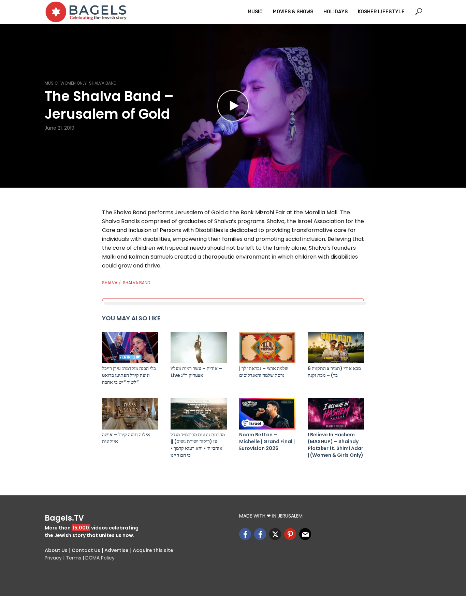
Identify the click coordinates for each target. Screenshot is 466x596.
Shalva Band (102, 83)
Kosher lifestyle (381, 12)
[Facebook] (245, 534)
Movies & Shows (293, 12)
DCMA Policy (100, 557)
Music (255, 12)
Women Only (73, 83)
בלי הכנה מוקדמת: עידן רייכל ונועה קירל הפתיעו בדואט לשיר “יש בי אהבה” (129, 375)
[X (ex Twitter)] (275, 534)
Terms (73, 557)
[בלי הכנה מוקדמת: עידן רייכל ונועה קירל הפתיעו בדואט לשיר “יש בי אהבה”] (130, 348)
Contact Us (86, 550)
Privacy (53, 557)
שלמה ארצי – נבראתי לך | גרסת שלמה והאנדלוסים (263, 372)
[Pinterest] (290, 534)
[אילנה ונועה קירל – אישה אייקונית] (130, 414)
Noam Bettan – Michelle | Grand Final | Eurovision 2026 (267, 441)
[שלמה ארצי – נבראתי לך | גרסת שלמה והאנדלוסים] (267, 348)
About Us (56, 550)
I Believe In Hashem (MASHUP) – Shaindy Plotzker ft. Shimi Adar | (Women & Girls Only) (335, 445)
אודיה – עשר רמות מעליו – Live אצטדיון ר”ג (196, 372)
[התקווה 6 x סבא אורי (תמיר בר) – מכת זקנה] (336, 348)
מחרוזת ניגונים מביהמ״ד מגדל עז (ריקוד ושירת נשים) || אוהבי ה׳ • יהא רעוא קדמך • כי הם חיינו (198, 445)
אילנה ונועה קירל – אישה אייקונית (126, 438)
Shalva (109, 283)
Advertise (116, 550)
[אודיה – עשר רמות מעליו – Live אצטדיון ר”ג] (199, 348)
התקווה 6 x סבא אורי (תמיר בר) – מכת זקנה (334, 372)
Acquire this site (153, 550)
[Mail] (305, 534)
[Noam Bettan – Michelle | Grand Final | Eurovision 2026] (267, 414)
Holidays (335, 12)
